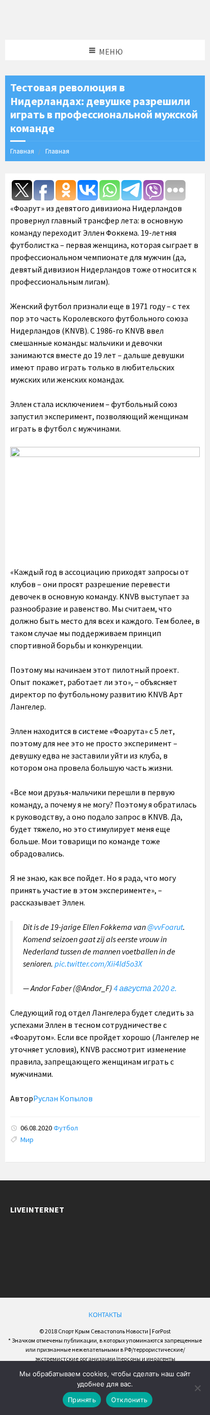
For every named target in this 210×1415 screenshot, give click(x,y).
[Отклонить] (197, 1388)
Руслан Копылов (63, 1098)
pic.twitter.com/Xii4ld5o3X (98, 963)
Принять (82, 1400)
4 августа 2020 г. (145, 988)
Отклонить (129, 1400)
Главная (22, 151)
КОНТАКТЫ (105, 1314)
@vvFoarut (165, 927)
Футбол (66, 1127)
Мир (27, 1139)
